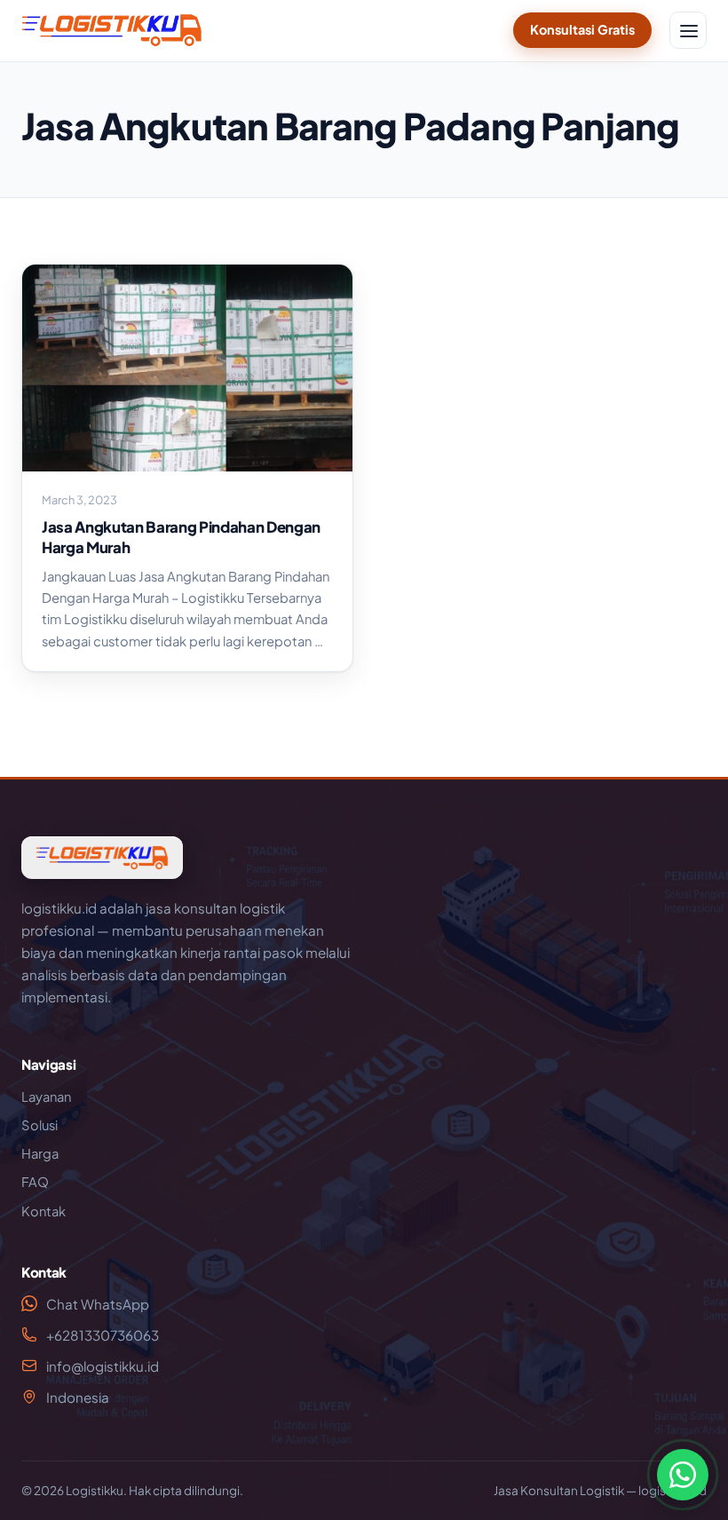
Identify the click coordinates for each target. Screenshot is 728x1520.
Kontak (43, 1211)
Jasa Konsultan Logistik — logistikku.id (600, 1490)
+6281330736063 (102, 1334)
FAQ (35, 1182)
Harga (40, 1153)
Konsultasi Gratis (582, 29)
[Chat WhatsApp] (682, 1474)
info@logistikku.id (102, 1366)
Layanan (46, 1096)
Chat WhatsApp (97, 1303)
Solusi (39, 1125)
